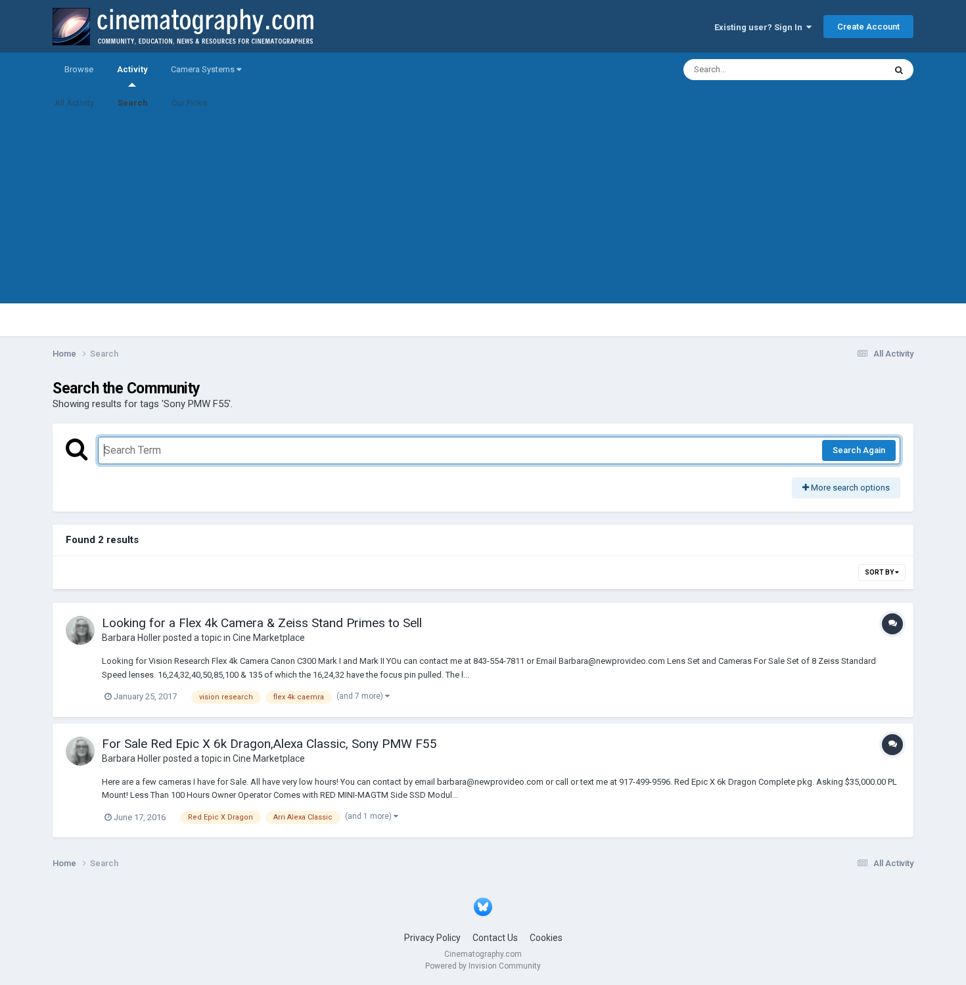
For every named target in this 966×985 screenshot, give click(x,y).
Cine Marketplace (269, 637)
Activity (132, 69)
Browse (78, 69)
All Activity (74, 103)
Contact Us (495, 937)
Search (133, 103)
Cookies (546, 937)
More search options (849, 487)
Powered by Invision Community (483, 966)
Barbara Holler (131, 637)
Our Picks (189, 103)
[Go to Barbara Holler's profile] (80, 630)
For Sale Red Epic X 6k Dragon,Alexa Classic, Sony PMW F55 (269, 743)
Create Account (868, 27)
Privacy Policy (432, 937)
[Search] (899, 69)
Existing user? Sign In (760, 27)
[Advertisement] (483, 211)
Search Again (859, 450)
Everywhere (846, 69)
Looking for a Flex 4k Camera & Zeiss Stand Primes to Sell (262, 622)
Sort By (880, 572)
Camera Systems (204, 69)
